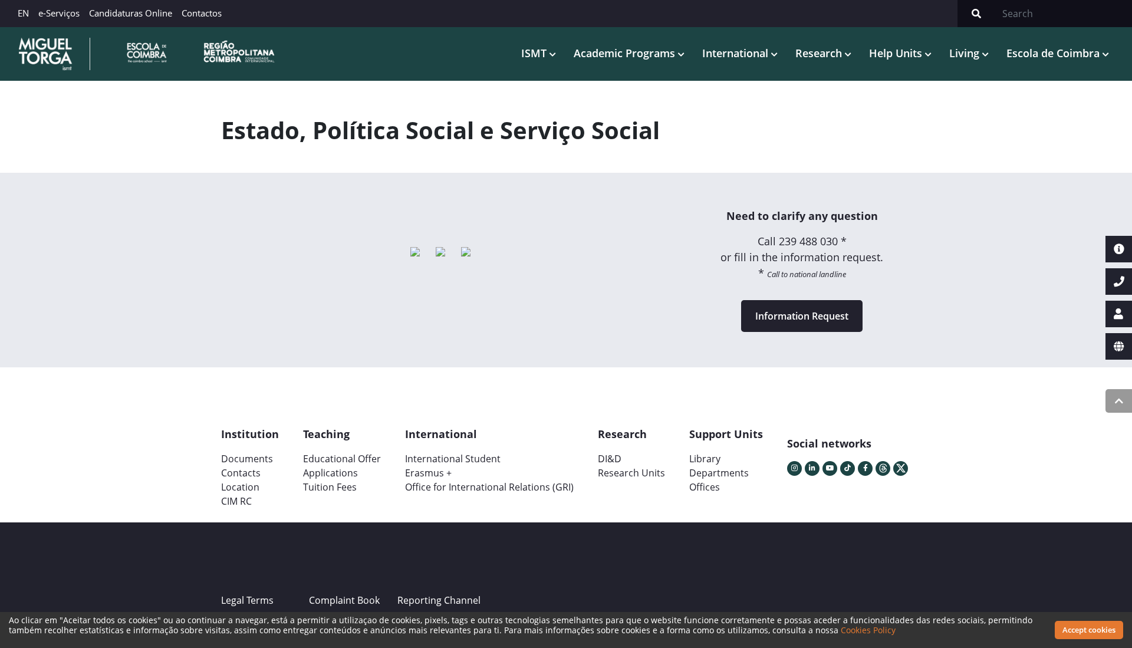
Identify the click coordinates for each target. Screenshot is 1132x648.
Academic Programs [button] (626, 53)
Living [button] (965, 53)
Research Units (631, 472)
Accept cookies (1088, 629)
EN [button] (23, 13)
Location (240, 487)
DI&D (609, 458)
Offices (704, 487)
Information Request (801, 316)
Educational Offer (342, 458)
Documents (247, 458)
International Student (453, 458)
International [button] (736, 53)
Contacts (241, 472)
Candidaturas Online (130, 13)
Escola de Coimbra (1054, 53)
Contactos (202, 13)
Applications (330, 472)
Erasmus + (428, 472)
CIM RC (236, 501)
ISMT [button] (535, 53)
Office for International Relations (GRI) (489, 487)
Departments (719, 472)
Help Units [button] (897, 53)
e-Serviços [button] (59, 13)
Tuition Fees (330, 487)
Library (704, 458)
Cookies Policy (868, 630)
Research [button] (820, 53)
